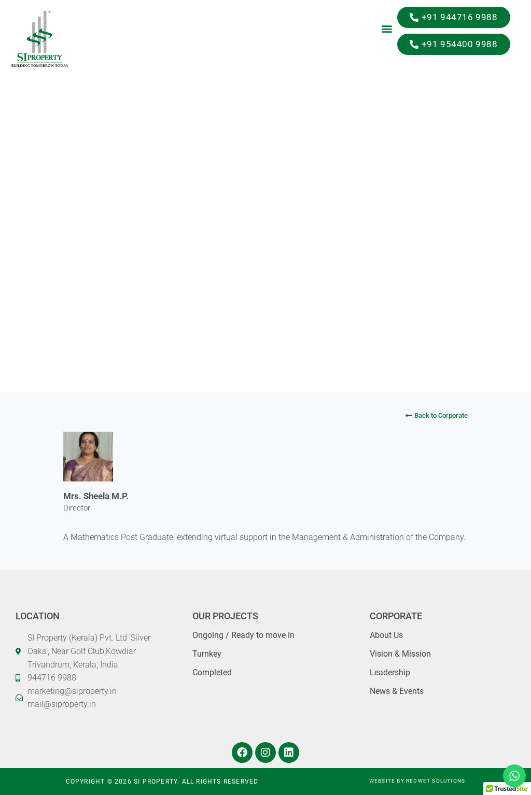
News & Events (397, 691)
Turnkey (206, 654)
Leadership (390, 672)
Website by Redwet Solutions (417, 781)
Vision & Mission (400, 654)
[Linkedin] (288, 752)
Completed (212, 672)
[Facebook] (242, 752)
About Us (386, 635)
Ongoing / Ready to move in (243, 635)
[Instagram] (265, 752)
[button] (386, 28)
